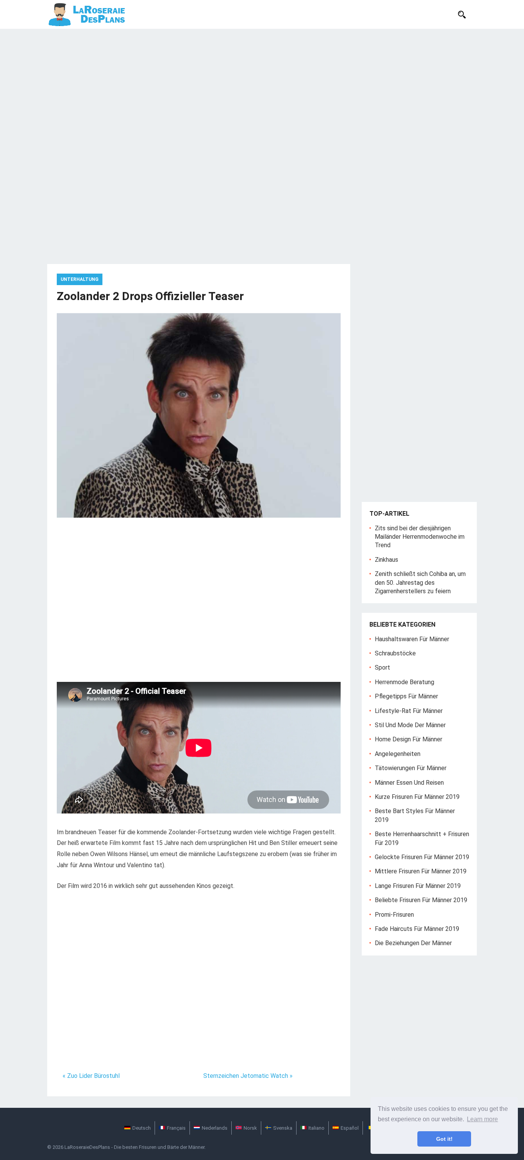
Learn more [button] (482, 1119)
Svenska (282, 1128)
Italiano (316, 1128)
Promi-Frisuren (394, 914)
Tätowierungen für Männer (411, 768)
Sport (382, 667)
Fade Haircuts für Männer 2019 (417, 928)
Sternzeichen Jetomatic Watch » (248, 1075)
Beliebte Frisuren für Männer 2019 (421, 900)
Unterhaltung (80, 279)
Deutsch (141, 1128)
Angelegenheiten (397, 753)
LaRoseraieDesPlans (87, 1147)
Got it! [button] (444, 1139)
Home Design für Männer (408, 739)
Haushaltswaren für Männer (412, 639)
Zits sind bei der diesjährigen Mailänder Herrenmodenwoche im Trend (420, 537)
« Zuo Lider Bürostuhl (91, 1075)
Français (176, 1128)
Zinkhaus (386, 559)
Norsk (250, 1128)
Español (350, 1128)
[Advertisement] (262, 86)
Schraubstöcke (395, 653)
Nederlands (214, 1128)
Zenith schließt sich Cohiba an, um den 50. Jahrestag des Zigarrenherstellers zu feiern (420, 582)
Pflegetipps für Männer (406, 696)
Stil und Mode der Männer (410, 725)
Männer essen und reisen (409, 782)
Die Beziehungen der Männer (413, 943)
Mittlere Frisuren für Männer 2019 (420, 871)
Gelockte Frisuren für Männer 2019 (422, 857)
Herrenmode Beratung (404, 682)
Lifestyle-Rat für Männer (409, 710)
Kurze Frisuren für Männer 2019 (417, 796)
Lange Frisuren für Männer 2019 (418, 885)
